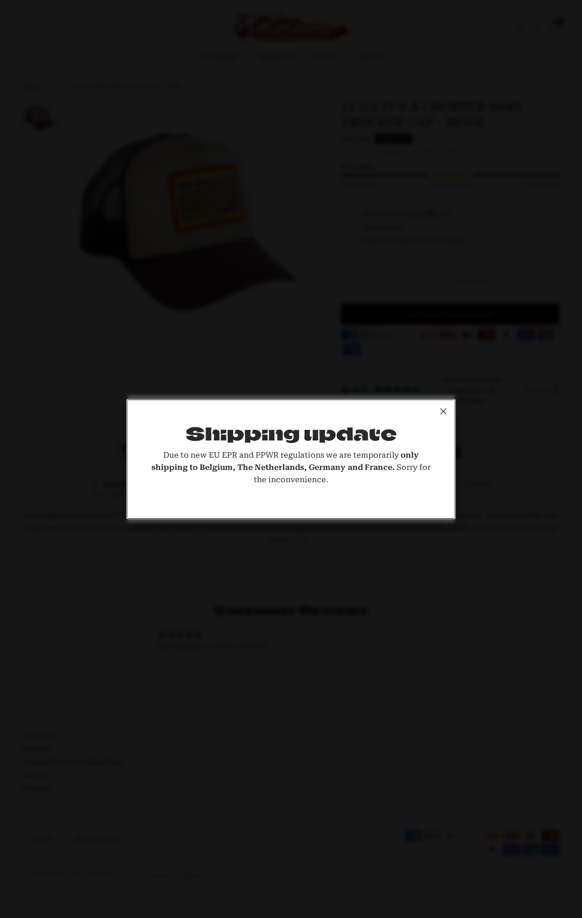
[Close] (443, 411)
